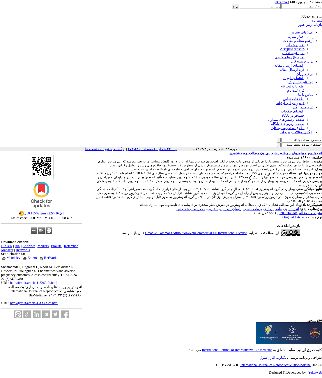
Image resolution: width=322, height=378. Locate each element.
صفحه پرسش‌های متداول (286, 119)
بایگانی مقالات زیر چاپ (296, 132)
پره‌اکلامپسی (252, 209)
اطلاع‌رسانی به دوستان (287, 128)
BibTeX (6, 246)
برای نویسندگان (302, 61)
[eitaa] (18, 314)
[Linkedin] (37, 314)
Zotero (32, 258)
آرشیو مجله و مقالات (298, 41)
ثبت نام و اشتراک (300, 82)
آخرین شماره (295, 45)
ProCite (56, 246)
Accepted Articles (292, 49)
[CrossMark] (41, 209)
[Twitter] (55, 314)
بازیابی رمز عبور (310, 25)
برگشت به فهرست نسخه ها (105, 149)
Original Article (293, 217)
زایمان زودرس (230, 209)
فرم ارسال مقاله (292, 69)
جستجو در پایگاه (292, 115)
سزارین (212, 209)
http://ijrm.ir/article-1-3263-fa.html (33, 283)
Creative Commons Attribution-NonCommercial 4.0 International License (196, 233)
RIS (17, 246)
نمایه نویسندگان (293, 53)
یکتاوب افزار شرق (273, 357)
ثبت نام (316, 20)
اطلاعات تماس (293, 99)
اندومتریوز (291, 209)
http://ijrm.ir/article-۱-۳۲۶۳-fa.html (34, 303)
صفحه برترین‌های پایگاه (287, 124)
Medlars (43, 246)
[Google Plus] (27, 314)
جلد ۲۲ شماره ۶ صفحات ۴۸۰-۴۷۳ (152, 149)
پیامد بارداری (273, 209)
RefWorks (23, 250)
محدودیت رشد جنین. (190, 209)
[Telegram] (46, 314)
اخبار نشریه (296, 36)
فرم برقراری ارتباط (290, 103)
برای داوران (304, 74)
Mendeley (13, 258)
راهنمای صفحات (292, 111)
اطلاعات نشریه (302, 32)
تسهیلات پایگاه (303, 107)
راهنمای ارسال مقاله (289, 65)
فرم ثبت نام (295, 90)
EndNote (29, 246)
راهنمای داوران (293, 78)
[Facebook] (65, 314)
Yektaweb (315, 372)
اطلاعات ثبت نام (292, 86)
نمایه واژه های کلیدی (289, 57)
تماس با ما (305, 94)
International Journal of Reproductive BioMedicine (237, 350)
